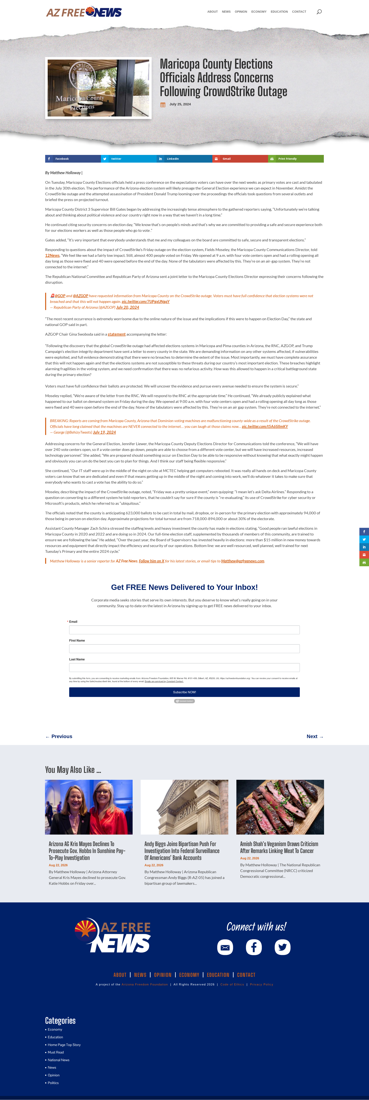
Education (279, 11)
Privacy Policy (261, 984)
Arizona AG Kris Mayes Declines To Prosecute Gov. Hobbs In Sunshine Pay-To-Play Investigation (87, 850)
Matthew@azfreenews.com (242, 561)
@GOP (60, 295)
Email (73, 621)
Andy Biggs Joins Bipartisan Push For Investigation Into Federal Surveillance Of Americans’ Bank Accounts (182, 850)
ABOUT (120, 975)
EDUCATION (218, 975)
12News (52, 255)
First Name (77, 640)
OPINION (163, 975)
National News (58, 1060)
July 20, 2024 (127, 307)
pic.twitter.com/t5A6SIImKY (265, 426)
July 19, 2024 (104, 432)
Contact (299, 11)
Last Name (77, 659)
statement (117, 334)
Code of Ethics (232, 984)
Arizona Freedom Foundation (145, 984)
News (226, 11)
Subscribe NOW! (184, 692)
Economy (259, 11)
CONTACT (246, 975)
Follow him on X (151, 561)
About (212, 11)
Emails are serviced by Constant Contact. (164, 681)
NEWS (140, 975)
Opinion (241, 11)
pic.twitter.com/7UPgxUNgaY (146, 301)
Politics (53, 1083)
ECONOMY (189, 975)
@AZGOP (80, 295)
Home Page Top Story (64, 1045)
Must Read (56, 1052)
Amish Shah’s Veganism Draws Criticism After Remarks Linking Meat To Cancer (279, 847)
